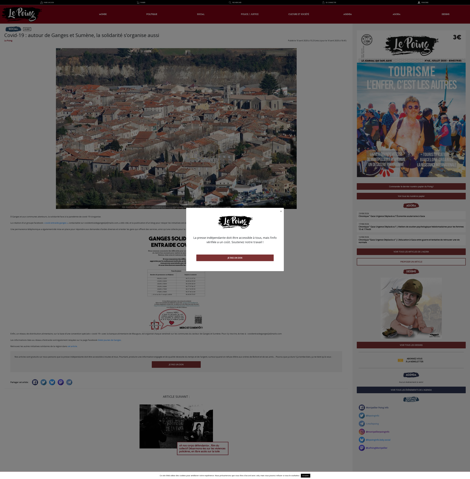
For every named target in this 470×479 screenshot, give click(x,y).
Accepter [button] (305, 475)
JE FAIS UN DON (235, 257)
